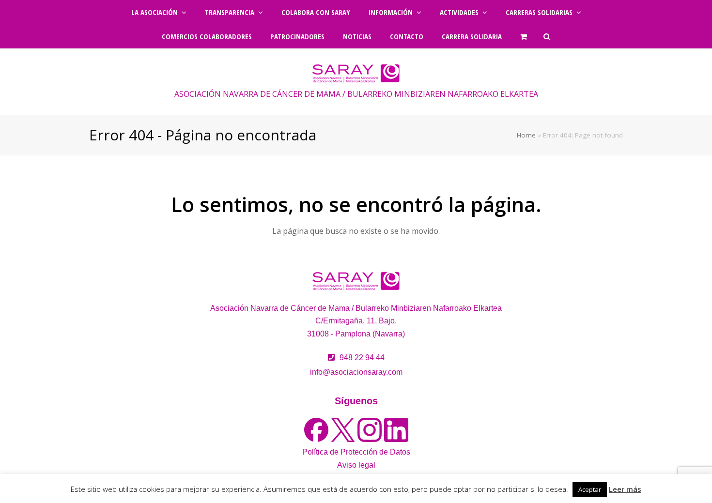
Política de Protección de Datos (356, 452)
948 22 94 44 (362, 357)
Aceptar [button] (589, 489)
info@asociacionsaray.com (356, 372)
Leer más (625, 489)
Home (526, 135)
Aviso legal (356, 465)
